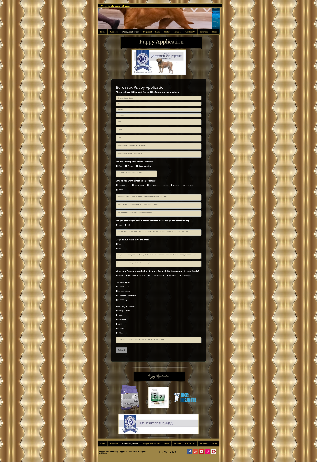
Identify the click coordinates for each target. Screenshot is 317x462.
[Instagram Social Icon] (207, 451)
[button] (159, 19)
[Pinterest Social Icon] (213, 451)
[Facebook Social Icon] (189, 451)
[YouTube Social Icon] (201, 451)
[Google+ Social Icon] (195, 451)
